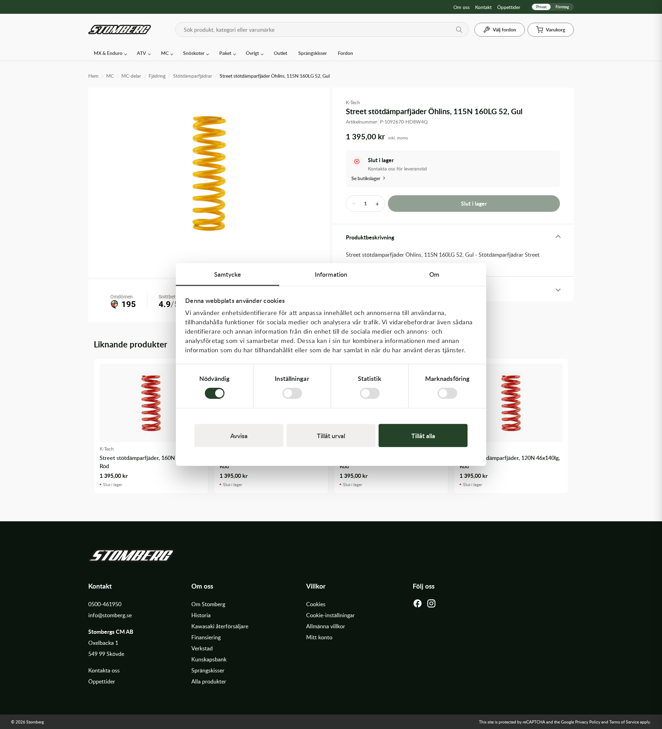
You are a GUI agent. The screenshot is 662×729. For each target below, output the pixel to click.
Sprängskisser (312, 53)
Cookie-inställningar (330, 615)
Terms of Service (624, 722)
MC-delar (131, 75)
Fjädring (157, 75)
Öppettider (508, 7)
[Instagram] (431, 605)
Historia (201, 615)
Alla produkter (208, 681)
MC (165, 53)
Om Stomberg (208, 604)
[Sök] (459, 29)
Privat (541, 7)
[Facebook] (417, 605)
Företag (562, 7)
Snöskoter (193, 53)
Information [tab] (331, 273)
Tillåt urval (331, 435)
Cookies (315, 604)
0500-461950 (104, 604)
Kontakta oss (104, 670)
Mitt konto (319, 637)
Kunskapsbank (209, 659)
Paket (225, 53)
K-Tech (353, 102)
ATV (141, 53)
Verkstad (202, 648)
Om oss (461, 7)
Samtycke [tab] (227, 273)
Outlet (280, 53)
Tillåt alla (423, 435)
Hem (93, 75)
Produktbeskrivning (370, 237)
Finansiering (206, 637)
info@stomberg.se (110, 615)
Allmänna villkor (325, 626)
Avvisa (239, 435)
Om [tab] (434, 273)
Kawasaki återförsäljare (219, 626)
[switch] (292, 393)
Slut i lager (474, 203)
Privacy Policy (587, 722)
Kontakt (483, 7)
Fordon (345, 53)
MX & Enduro (108, 53)
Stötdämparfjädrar (192, 75)
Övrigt (252, 53)
